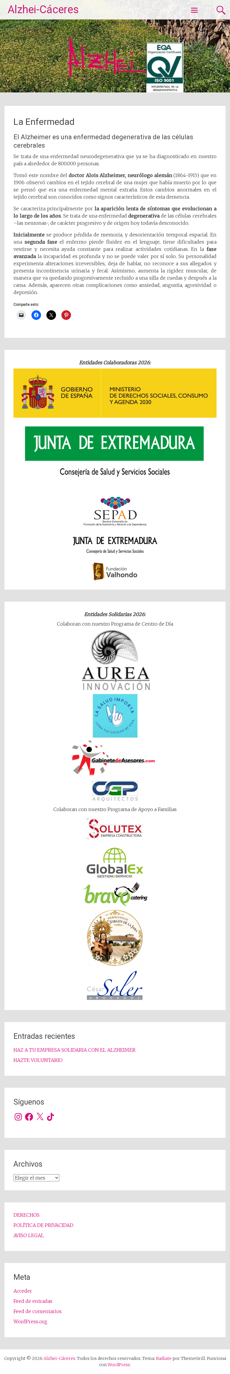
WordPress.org (30, 1321)
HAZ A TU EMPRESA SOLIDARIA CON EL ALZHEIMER (74, 1050)
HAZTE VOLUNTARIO (38, 1060)
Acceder (22, 1291)
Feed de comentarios (37, 1311)
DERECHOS (26, 1215)
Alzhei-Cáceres (43, 9)
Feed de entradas (32, 1301)
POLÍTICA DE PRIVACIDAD (43, 1225)
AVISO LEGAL (28, 1235)
